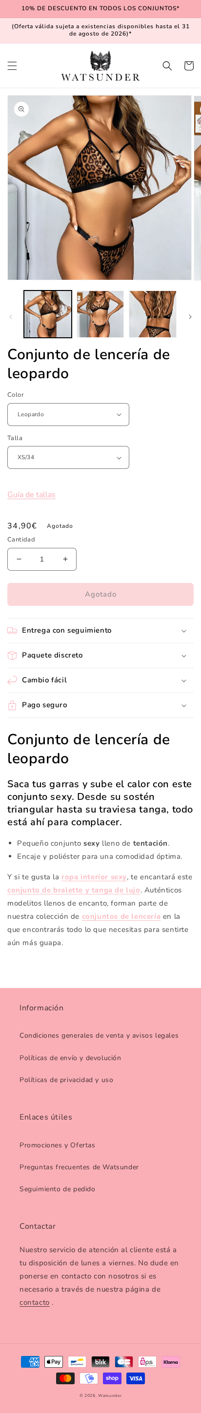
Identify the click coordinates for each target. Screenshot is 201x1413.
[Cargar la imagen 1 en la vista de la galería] (48, 314)
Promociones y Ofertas (58, 1145)
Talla (14, 438)
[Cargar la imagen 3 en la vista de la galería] (153, 314)
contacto (35, 1302)
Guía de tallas (31, 494)
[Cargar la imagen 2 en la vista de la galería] (100, 314)
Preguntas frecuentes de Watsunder (79, 1167)
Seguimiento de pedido (58, 1189)
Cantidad (21, 539)
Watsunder (109, 1395)
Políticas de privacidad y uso (66, 1079)
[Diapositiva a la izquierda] (10, 317)
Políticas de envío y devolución (70, 1058)
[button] (12, 66)
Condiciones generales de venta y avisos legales (99, 1035)
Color (15, 394)
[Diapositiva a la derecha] (190, 317)
